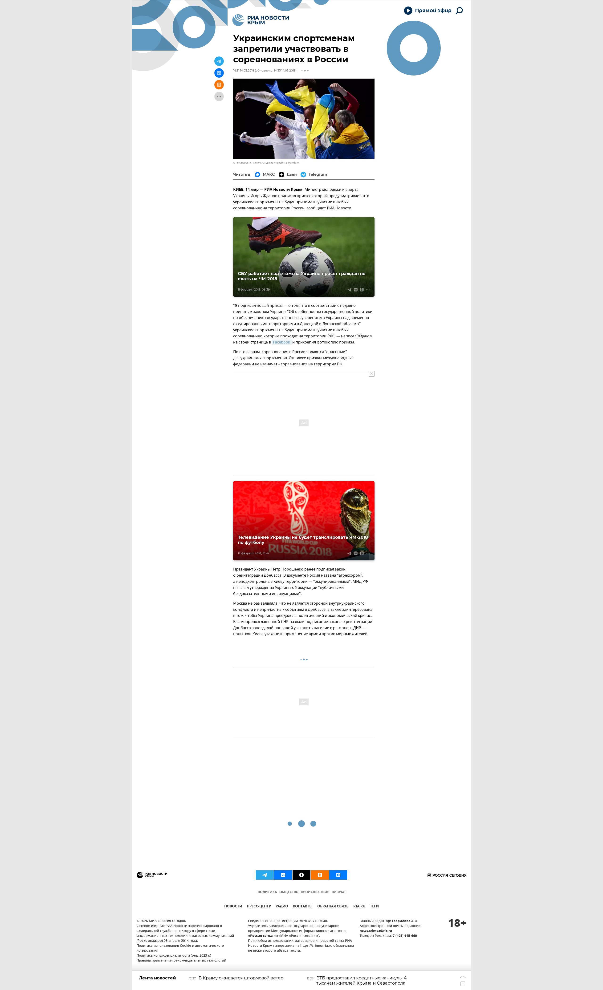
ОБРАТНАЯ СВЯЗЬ (333, 907)
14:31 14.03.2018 (243, 70)
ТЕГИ (374, 907)
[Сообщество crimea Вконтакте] (283, 875)
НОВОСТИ (233, 907)
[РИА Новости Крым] (260, 20)
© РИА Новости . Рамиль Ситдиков (253, 162)
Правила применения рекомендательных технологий (181, 960)
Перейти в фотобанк (287, 162)
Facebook (282, 342)
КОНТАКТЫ (303, 907)
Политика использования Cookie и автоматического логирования (180, 948)
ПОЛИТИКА (267, 892)
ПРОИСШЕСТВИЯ (315, 892)
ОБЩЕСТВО (288, 892)
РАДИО (282, 907)
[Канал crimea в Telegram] (265, 875)
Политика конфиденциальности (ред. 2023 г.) (174, 955)
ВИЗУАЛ (338, 892)
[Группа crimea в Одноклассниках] (320, 875)
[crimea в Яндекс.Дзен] (301, 875)
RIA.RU (359, 907)
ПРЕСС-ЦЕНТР (259, 907)
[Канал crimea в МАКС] (338, 875)
